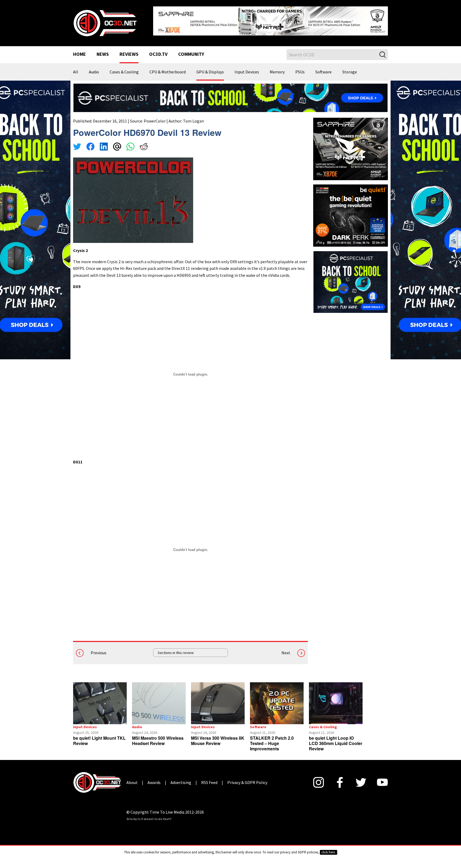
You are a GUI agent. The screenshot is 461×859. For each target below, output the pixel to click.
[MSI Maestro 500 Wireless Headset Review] (159, 703)
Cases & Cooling (124, 72)
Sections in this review (176, 652)
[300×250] (350, 281)
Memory (277, 72)
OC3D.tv (158, 54)
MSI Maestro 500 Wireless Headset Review (158, 740)
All (75, 72)
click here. (328, 852)
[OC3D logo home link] (105, 22)
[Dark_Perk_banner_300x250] (350, 215)
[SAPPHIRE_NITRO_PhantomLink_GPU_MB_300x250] (350, 148)
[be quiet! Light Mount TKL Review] (100, 703)
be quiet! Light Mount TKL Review (99, 740)
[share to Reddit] (144, 147)
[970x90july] (230, 97)
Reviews (129, 54)
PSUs (300, 72)
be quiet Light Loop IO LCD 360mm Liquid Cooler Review (335, 743)
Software (323, 72)
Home (79, 54)
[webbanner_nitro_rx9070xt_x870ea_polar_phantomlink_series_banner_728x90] (270, 20)
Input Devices (247, 72)
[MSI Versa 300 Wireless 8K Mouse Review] (218, 703)
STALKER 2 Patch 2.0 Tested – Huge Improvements (272, 743)
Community (191, 54)
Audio (94, 72)
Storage (349, 72)
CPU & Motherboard (167, 72)
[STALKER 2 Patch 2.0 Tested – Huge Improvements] (277, 703)
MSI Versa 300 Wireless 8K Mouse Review (217, 740)
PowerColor (155, 121)
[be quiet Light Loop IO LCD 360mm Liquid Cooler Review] (336, 703)
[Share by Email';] (117, 147)
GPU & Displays (210, 72)
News (103, 54)
